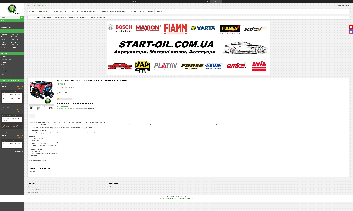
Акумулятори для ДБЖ (88, 11)
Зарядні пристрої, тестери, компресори (113, 11)
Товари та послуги (37, 17)
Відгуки (159, 11)
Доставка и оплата (33, 192)
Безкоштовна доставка (65, 99)
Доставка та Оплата (146, 11)
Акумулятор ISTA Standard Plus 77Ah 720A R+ (12, 119)
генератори (38, 124)
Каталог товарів (6, 24)
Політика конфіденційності (187, 198)
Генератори (47, 17)
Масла (73, 11)
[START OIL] (12, 8)
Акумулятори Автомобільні (38, 11)
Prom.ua (185, 196)
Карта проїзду (114, 187)
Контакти (133, 11)
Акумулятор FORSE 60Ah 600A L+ (11, 99)
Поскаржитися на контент (172, 198)
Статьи (30, 187)
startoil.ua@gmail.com (7, 77)
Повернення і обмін (34, 189)
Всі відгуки (18, 151)
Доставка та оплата (7, 27)
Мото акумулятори (60, 11)
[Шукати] (22, 17)
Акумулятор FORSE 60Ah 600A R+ (11, 95)
